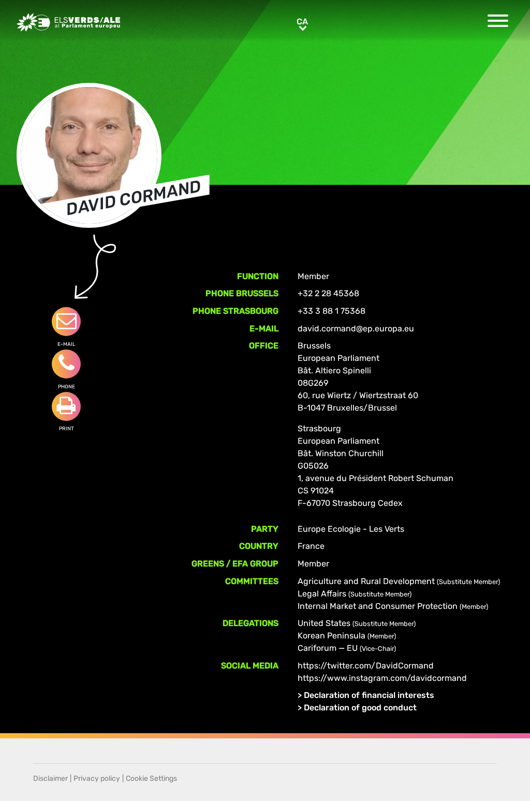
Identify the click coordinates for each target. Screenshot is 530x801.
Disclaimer (50, 778)
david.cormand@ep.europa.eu (356, 328)
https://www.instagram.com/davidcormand (382, 678)
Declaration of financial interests (369, 695)
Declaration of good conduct (360, 707)
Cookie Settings (151, 778)
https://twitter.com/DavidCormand (366, 666)
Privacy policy (96, 778)
